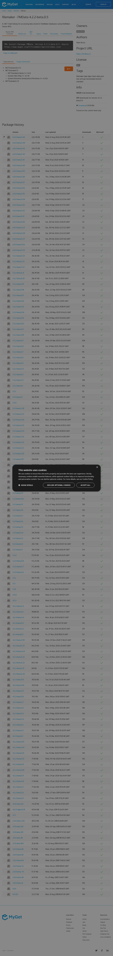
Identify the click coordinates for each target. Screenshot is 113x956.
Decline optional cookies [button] (59, 485)
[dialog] (56, 478)
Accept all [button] (85, 485)
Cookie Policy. (88, 479)
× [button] (97, 467)
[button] (25, 485)
